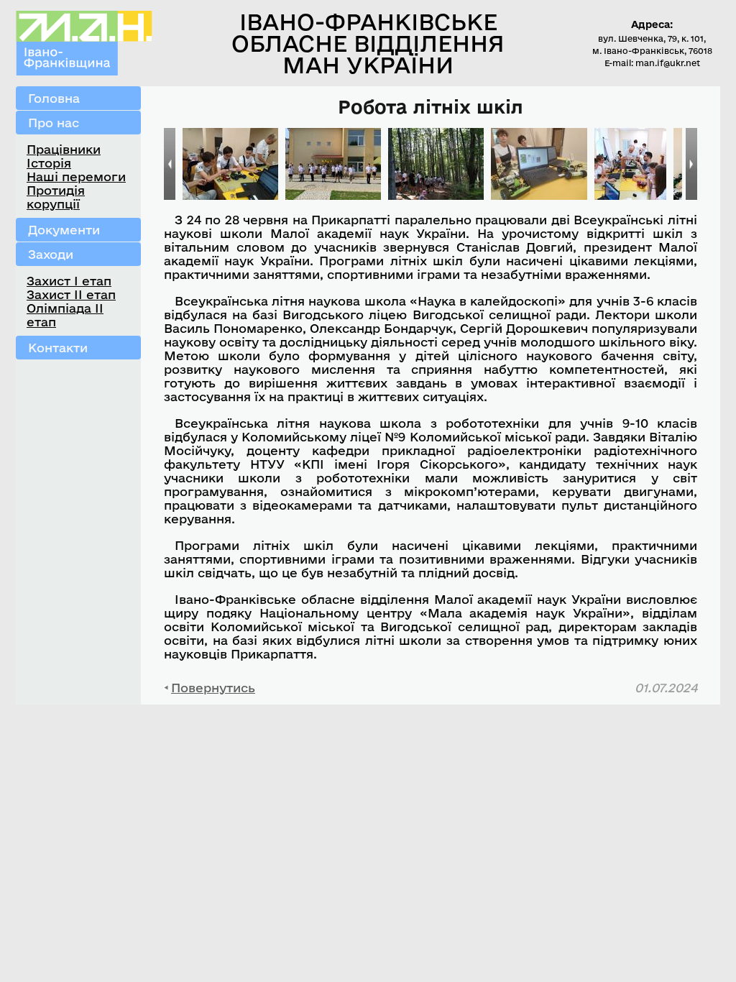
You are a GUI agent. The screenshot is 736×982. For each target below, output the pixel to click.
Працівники (64, 149)
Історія (49, 163)
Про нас (53, 122)
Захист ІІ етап (71, 294)
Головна (54, 98)
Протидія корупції (56, 197)
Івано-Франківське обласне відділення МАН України (368, 43)
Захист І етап (69, 281)
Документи (64, 230)
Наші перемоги (76, 176)
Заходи (50, 254)
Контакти (58, 347)
